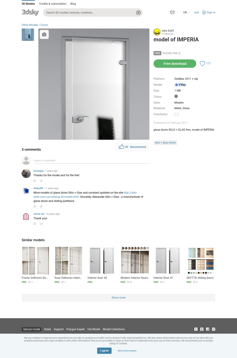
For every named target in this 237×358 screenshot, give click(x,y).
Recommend (135, 147)
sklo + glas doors (165, 142)
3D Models (28, 3)
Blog (73, 3)
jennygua (38, 170)
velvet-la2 (39, 214)
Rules (47, 329)
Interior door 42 (97, 277)
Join (196, 12)
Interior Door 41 (163, 277)
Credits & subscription (52, 3)
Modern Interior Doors (134, 277)
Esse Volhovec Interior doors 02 (68, 277)
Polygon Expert (75, 329)
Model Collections (114, 329)
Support (59, 329)
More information (127, 350)
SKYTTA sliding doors (200, 277)
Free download (175, 64)
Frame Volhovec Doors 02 (35, 277)
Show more (118, 297)
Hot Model (93, 329)
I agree (104, 350)
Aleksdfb (38, 188)
